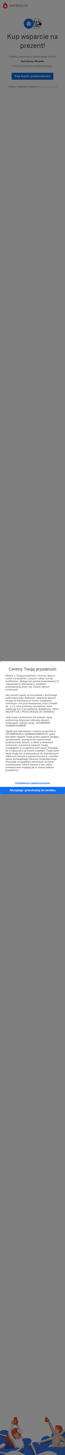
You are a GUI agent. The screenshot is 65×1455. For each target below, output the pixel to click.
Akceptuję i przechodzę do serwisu (32, 790)
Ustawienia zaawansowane (32, 783)
